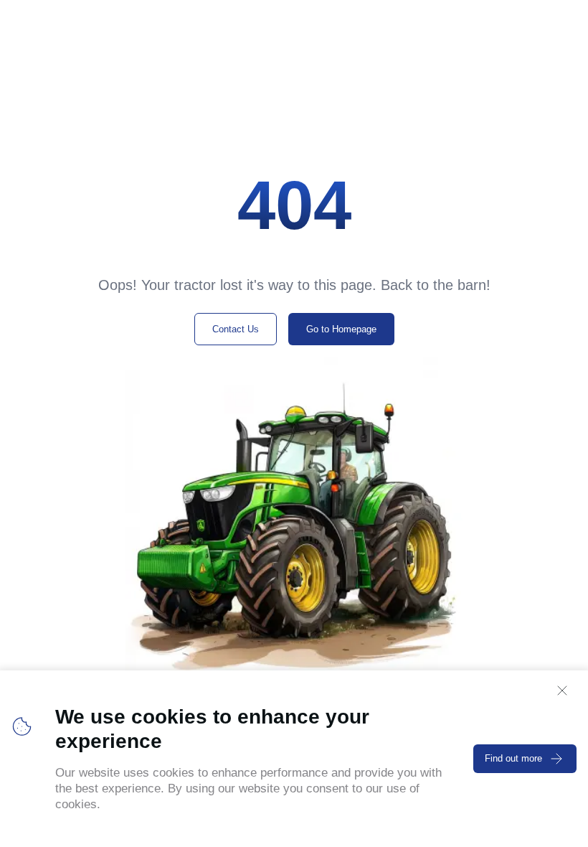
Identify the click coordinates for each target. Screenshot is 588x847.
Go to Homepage (341, 329)
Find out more (513, 758)
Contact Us (235, 329)
